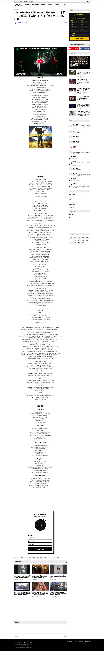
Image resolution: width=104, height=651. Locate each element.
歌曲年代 (50, 4)
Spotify (70, 217)
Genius (70, 197)
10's (18, 9)
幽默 (75, 237)
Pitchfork (71, 202)
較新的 (16, 636)
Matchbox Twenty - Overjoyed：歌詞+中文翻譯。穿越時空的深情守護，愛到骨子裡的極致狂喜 (40, 576)
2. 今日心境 (32, 541)
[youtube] (87, 1)
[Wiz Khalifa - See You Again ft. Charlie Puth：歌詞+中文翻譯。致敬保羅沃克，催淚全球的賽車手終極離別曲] (72, 90)
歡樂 (49, 557)
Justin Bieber (57, 557)
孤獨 (71, 237)
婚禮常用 (43, 4)
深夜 (71, 242)
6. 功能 (81, 29)
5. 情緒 (71, 29)
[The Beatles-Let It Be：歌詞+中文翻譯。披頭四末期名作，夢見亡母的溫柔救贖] (72, 98)
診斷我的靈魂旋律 (40, 549)
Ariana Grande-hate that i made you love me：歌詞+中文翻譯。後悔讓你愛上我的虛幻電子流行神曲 (83, 72)
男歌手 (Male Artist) (24, 557)
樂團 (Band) (35, 4)
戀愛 (52, 557)
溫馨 (75, 242)
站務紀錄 (21, 1)
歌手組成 (27, 4)
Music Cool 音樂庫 (23, 642)
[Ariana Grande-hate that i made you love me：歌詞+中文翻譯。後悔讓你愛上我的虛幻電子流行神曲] (72, 72)
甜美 (79, 242)
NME (70, 199)
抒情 (75, 240)
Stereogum (71, 207)
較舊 (65, 636)
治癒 (83, 240)
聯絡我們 (26, 1)
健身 (38, 557)
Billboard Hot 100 (73, 194)
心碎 (79, 237)
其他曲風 (65, 4)
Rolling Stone (72, 204)
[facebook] (89, 1)
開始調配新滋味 (79, 38)
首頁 (15, 9)
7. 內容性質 (72, 33)
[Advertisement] (40, 35)
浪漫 (87, 240)
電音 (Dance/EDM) (44, 557)
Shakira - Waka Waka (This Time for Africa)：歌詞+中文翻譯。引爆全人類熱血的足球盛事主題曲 (40, 593)
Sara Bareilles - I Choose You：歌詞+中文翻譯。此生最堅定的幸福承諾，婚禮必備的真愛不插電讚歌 (22, 576)
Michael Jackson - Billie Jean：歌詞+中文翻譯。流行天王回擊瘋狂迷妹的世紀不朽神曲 (83, 81)
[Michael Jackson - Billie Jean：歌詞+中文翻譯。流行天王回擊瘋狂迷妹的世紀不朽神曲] (72, 81)
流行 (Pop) (34, 557)
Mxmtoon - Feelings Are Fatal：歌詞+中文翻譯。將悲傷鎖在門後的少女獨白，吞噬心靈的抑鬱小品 (22, 593)
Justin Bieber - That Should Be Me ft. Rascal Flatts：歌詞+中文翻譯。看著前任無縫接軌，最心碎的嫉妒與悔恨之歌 (83, 113)
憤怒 (87, 237)
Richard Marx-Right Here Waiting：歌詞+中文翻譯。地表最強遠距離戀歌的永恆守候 (83, 105)
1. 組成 (71, 20)
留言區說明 (31, 1)
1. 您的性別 (32, 535)
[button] (85, 4)
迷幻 (83, 242)
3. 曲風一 (72, 24)
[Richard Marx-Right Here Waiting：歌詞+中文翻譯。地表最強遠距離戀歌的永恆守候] (72, 106)
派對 (30, 557)
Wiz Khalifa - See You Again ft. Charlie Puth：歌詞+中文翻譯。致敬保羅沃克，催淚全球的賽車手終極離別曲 (83, 90)
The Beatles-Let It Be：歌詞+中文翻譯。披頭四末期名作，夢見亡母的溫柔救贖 (83, 98)
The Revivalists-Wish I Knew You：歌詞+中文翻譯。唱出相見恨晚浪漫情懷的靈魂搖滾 (58, 593)
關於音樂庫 (16, 1)
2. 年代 (81, 20)
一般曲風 (57, 4)
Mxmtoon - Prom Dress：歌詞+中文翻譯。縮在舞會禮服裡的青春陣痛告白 (58, 576)
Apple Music (71, 214)
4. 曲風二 (82, 24)
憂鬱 (83, 237)
